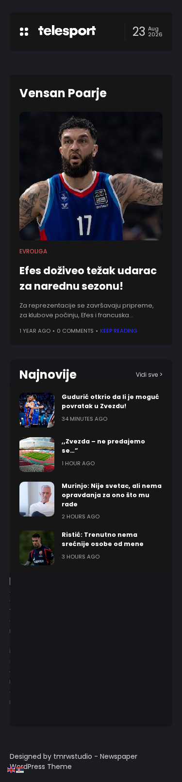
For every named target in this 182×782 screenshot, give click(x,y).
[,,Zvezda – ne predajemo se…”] (36, 454)
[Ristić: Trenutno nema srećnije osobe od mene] (36, 548)
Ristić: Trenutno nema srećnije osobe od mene (103, 539)
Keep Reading (118, 331)
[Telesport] (67, 31)
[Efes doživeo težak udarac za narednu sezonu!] (91, 176)
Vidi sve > (149, 374)
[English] (11, 769)
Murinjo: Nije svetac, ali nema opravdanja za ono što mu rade (112, 495)
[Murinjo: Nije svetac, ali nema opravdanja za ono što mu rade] (36, 499)
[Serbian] (20, 769)
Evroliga (33, 251)
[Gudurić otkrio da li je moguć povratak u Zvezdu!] (36, 410)
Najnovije (48, 375)
